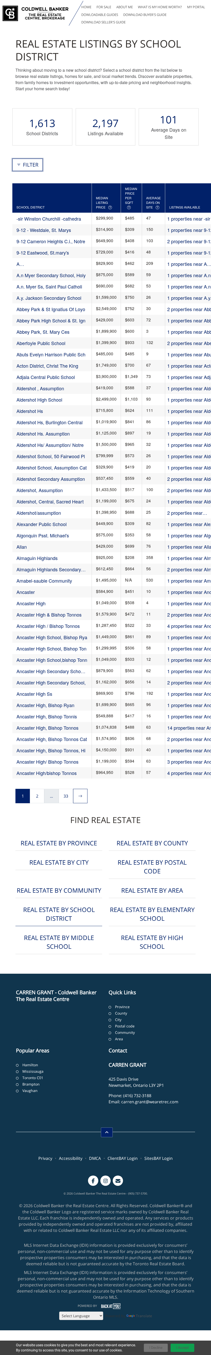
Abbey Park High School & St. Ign (50, 320)
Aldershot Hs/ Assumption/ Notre (50, 444)
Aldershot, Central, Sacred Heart (50, 501)
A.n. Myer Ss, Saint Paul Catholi (49, 286)
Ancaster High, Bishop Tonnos (47, 727)
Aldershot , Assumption (40, 388)
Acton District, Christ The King (47, 365)
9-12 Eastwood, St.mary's (42, 252)
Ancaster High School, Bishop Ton (51, 648)
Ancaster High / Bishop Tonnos (48, 625)
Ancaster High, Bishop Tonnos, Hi (50, 750)
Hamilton (30, 1064)
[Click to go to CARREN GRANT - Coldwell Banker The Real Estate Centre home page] (35, 13)
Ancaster (25, 592)
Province (122, 1006)
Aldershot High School (39, 399)
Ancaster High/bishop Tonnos (46, 773)
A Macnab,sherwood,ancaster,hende (51, 263)
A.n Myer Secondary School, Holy (51, 275)
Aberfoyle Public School (40, 343)
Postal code (125, 1026)
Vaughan (30, 1090)
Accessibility (70, 1158)
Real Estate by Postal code (152, 866)
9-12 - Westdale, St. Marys (43, 230)
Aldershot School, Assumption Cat (51, 467)
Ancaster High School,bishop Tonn (51, 659)
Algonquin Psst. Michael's (42, 535)
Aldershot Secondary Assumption (50, 478)
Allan (21, 546)
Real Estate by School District (59, 914)
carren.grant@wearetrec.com (149, 1102)
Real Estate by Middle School (59, 942)
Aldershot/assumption (38, 512)
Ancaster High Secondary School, (51, 682)
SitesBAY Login (158, 1158)
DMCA (95, 1158)
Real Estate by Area (152, 890)
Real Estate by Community (59, 890)
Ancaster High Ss (34, 693)
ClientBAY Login (123, 1158)
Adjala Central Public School (45, 377)
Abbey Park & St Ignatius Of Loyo (50, 309)
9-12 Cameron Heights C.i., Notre (50, 241)
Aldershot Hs (29, 411)
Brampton (31, 1084)
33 (66, 796)
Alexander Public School (41, 524)
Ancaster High (31, 603)
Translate (144, 1315)
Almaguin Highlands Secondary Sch (48, 569)
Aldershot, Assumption (39, 490)
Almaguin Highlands (37, 558)
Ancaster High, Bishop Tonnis (46, 716)
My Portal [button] (196, 7)
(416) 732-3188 (137, 1095)
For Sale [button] (103, 7)
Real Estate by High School (152, 942)
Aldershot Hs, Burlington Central (49, 422)
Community (125, 1032)
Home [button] (86, 7)
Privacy (45, 1158)
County (121, 1013)
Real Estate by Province (59, 843)
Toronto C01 (32, 1077)
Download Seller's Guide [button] (103, 22)
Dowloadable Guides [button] (99, 14)
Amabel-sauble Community (44, 580)
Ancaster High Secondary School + (50, 671)
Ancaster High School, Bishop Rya (51, 637)
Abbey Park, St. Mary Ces (42, 331)
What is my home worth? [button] (160, 7)
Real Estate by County (152, 843)
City (118, 1019)
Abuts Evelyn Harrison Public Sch (50, 354)
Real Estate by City (59, 862)
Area (119, 1038)
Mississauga (32, 1071)
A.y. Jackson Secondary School (48, 297)
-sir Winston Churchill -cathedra (48, 218)
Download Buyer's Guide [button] (144, 14)
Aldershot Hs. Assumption (43, 433)
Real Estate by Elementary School (152, 914)
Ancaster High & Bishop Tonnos (49, 614)
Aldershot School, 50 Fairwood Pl (50, 456)
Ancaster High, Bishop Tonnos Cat (51, 739)
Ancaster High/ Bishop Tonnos (47, 761)
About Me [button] (124, 7)
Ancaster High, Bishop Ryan (45, 705)
